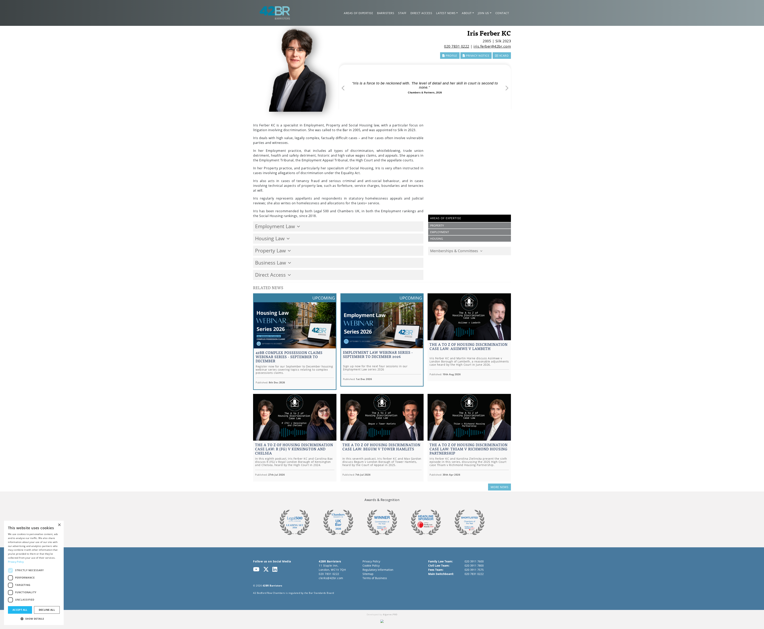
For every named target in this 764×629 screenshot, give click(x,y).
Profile (451, 55)
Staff (402, 13)
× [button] (59, 524)
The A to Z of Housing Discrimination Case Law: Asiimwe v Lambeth (469, 346)
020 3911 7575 (474, 570)
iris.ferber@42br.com (492, 46)
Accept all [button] (20, 610)
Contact (502, 13)
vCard (503, 55)
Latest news (446, 13)
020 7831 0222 (456, 46)
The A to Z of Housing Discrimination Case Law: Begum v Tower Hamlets (381, 447)
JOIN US (483, 13)
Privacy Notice (477, 55)
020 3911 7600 (474, 561)
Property (437, 225)
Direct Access (421, 13)
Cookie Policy (371, 565)
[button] (34, 618)
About (467, 13)
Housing (436, 238)
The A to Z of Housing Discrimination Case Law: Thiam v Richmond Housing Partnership (469, 449)
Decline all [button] (47, 610)
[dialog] (34, 573)
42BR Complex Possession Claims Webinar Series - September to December (289, 357)
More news (500, 487)
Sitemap (368, 574)
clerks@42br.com (331, 578)
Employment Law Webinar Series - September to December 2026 (378, 354)
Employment (439, 232)
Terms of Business (375, 578)
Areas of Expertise (358, 13)
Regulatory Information (378, 570)
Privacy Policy (371, 561)
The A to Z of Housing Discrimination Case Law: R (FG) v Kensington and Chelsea (294, 449)
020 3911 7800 (474, 565)
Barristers (385, 13)
